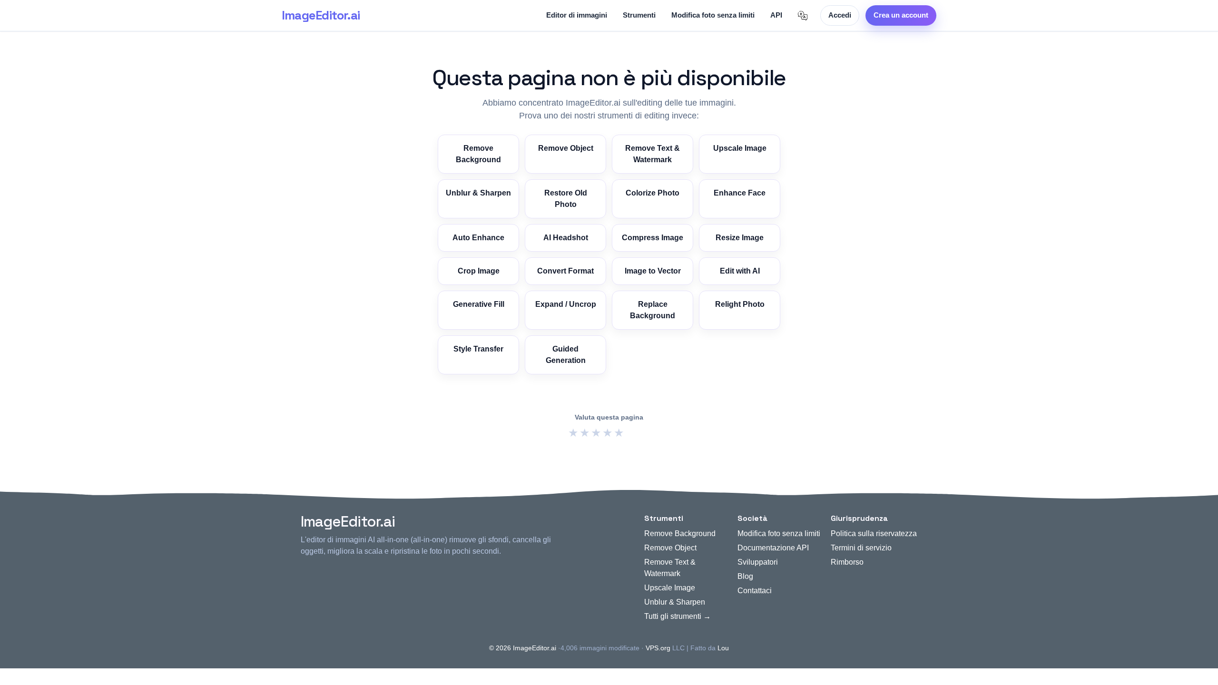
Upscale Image (739, 148)
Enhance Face (740, 193)
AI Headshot (565, 238)
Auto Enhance (478, 238)
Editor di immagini (576, 15)
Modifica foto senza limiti (713, 15)
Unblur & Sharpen (478, 193)
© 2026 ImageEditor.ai (522, 648)
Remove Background (478, 154)
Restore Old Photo (565, 198)
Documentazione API (773, 548)
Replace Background (652, 310)
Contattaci (754, 591)
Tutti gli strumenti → (677, 616)
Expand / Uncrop (565, 304)
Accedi (839, 15)
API (776, 15)
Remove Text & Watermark (652, 154)
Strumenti (639, 15)
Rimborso (847, 562)
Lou (723, 648)
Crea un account (901, 15)
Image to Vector (653, 271)
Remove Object (565, 148)
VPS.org (658, 648)
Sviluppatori (757, 562)
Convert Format (565, 271)
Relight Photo (740, 304)
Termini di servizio (861, 548)
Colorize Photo (652, 193)
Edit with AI (740, 271)
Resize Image (740, 238)
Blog (745, 576)
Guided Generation (566, 354)
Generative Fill (478, 304)
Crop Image (479, 271)
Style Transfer (478, 349)
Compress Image (652, 238)
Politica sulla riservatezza (874, 533)
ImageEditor (321, 15)
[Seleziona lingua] (802, 15)
